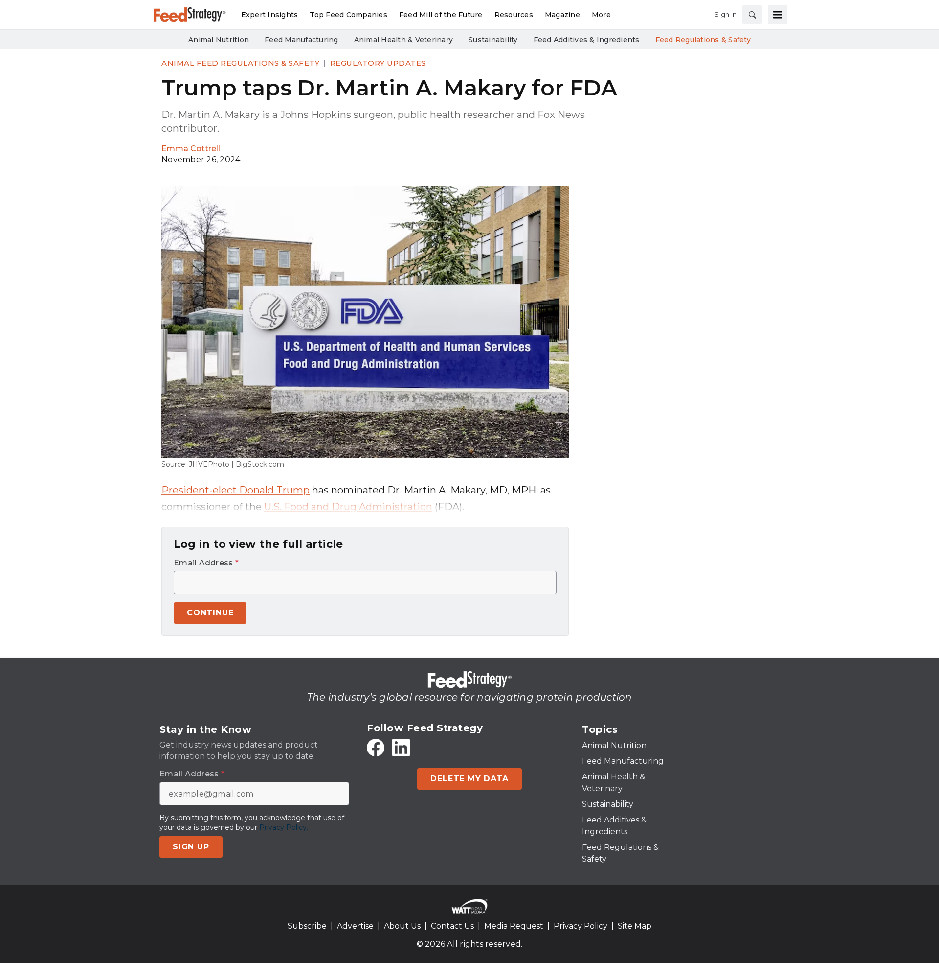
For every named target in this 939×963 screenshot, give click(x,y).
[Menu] (777, 14)
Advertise (355, 926)
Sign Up (191, 846)
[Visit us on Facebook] (375, 747)
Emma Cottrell (190, 148)
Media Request (513, 926)
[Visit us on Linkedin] (401, 747)
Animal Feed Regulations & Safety (240, 63)
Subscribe (307, 926)
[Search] (752, 14)
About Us (402, 926)
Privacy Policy (580, 926)
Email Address (206, 563)
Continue (210, 612)
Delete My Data (469, 778)
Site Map (634, 926)
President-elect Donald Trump (235, 490)
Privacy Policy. (283, 827)
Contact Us (452, 926)
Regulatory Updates (378, 63)
